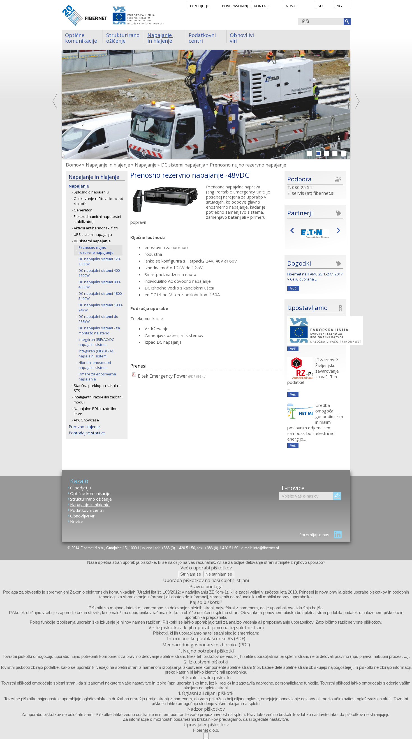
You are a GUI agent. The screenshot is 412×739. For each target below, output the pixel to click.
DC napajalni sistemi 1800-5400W (100, 296)
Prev (293, 230)
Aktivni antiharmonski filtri (96, 228)
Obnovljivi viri (242, 37)
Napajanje (79, 186)
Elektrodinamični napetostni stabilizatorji (97, 219)
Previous (55, 101)
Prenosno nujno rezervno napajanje (96, 250)
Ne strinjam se (218, 574)
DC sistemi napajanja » (185, 165)
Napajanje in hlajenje (160, 37)
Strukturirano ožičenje (123, 37)
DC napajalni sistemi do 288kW (98, 319)
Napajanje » (147, 165)
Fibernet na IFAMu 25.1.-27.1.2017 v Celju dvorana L (314, 277)
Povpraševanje (236, 5)
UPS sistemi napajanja (93, 234)
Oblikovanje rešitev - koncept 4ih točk (98, 201)
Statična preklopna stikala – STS (97, 388)
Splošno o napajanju (91, 192)
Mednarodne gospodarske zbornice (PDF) (206, 645)
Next (357, 101)
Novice (292, 5)
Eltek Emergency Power (162, 376)
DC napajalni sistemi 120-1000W (99, 261)
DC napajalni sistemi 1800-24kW (100, 307)
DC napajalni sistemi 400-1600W (99, 273)
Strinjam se (190, 574)
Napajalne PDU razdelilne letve (95, 411)
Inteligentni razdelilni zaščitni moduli (98, 399)
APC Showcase (86, 420)
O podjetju (199, 5)
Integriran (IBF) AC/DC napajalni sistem (96, 342)
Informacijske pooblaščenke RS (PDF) (206, 638)
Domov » (75, 165)
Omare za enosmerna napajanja (97, 376)
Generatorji (83, 210)
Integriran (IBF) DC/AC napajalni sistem (96, 353)
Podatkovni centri (203, 37)
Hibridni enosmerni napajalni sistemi (94, 365)
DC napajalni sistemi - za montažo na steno (99, 330)
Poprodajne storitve (87, 432)
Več (293, 288)
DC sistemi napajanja (92, 240)
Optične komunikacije (81, 37)
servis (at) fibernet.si (313, 193)
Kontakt (262, 5)
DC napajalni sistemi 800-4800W (99, 284)
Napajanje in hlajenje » (109, 165)
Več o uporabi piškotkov (206, 568)
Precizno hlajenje (84, 426)
